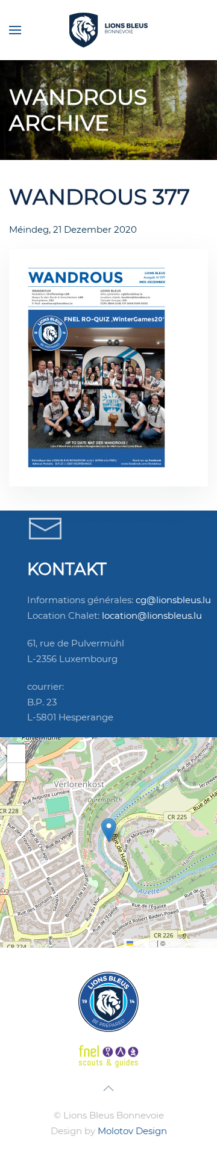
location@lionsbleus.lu (152, 615)
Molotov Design (132, 1131)
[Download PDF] (90, 367)
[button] (15, 30)
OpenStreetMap (190, 943)
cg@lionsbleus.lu (173, 600)
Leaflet (144, 943)
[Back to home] (108, 30)
